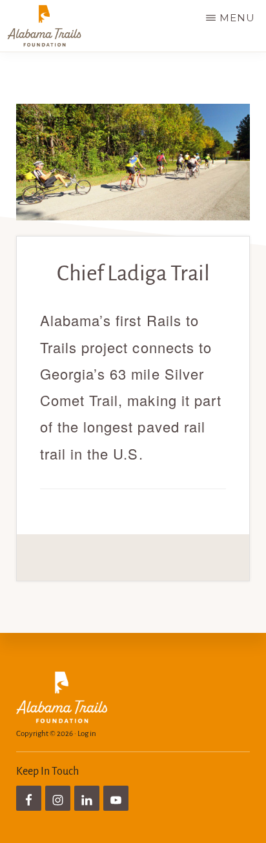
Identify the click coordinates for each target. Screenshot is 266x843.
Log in (86, 734)
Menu (237, 18)
